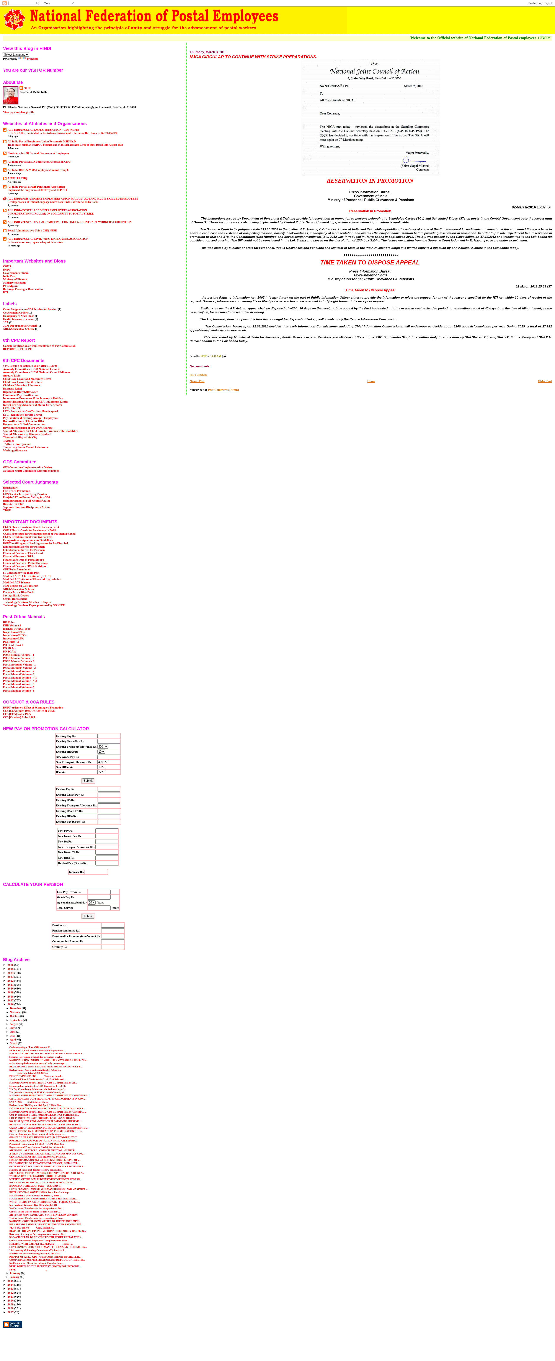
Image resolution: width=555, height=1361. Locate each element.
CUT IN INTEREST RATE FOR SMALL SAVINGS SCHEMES (42, 1118)
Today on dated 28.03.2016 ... (28, 1073)
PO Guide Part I (13, 645)
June (13, 1031)
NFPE (27, 87)
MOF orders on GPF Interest (20, 585)
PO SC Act (9, 651)
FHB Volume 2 (12, 625)
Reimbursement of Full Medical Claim (26, 500)
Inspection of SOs (13, 638)
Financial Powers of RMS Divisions (24, 566)
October (15, 1016)
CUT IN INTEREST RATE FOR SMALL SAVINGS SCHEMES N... (44, 1114)
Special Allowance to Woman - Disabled (27, 434)
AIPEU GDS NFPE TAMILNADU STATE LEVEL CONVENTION (43, 1215)
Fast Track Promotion (16, 490)
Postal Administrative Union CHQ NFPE (32, 230)
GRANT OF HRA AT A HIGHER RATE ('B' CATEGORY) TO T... (43, 1137)
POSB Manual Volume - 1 (18, 654)
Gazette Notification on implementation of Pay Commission (39, 345)
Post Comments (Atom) (223, 389)
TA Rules (8, 440)
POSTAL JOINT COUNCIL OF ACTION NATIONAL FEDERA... (43, 1140)
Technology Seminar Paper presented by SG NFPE (34, 605)
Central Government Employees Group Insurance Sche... (39, 1240)
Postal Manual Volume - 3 (18, 674)
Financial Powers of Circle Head (23, 553)
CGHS (7, 266)
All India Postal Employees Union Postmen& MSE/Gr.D (42, 141)
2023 (11, 976)
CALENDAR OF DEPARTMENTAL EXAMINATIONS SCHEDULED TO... (48, 1127)
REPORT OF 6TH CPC (17, 349)
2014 (11, 1284)
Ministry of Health (14, 282)
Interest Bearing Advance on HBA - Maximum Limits (35, 401)
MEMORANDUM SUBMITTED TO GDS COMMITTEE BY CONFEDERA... (49, 1095)
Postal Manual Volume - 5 (18, 684)
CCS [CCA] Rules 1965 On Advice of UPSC (29, 710)
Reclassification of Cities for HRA (23, 421)
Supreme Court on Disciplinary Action (26, 507)
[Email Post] (224, 356)
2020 (11, 988)
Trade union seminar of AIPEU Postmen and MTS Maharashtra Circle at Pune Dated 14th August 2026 (65, 144)
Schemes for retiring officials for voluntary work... (35, 1056)
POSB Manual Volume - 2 (18, 658)
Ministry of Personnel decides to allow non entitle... (36, 1169)
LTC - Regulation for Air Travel (22, 414)
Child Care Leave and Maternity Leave (27, 378)
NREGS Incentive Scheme (18, 328)
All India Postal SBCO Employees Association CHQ (39, 161)
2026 (11, 964)
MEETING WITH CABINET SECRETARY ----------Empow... (41, 1243)
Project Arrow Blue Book (18, 592)
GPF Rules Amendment (17, 569)
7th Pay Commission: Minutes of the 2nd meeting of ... (37, 1089)
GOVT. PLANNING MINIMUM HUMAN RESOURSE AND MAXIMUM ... (48, 1189)
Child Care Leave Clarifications (22, 382)
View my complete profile (18, 112)
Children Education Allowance (21, 385)
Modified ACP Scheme (16, 582)
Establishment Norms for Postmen (24, 546)
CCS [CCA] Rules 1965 (17, 714)
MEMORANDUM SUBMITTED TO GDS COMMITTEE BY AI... (43, 1082)
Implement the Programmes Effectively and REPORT (37, 190)
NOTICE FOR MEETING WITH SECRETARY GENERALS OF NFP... (46, 1173)
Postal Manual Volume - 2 (18, 671)
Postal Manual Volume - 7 (18, 687)
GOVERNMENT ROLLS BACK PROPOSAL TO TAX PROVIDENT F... (47, 1166)
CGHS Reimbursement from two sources (27, 536)
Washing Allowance (15, 450)
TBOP (7, 510)
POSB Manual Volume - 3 (18, 661)
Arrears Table (11, 375)
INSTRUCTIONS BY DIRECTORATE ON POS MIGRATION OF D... (45, 1131)
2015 (11, 1280)
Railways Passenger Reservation (23, 289)
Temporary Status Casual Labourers (25, 447)
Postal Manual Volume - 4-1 (20, 677)
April (13, 1039)
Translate (32, 58)
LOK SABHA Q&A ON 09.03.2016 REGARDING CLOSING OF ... (44, 1160)
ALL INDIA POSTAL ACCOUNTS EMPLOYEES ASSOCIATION (47, 210)
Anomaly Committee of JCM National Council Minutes (36, 372)
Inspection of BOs (13, 632)
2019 (11, 992)
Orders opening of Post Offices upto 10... (30, 1047)
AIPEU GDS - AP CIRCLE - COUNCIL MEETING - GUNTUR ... (43, 1150)
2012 (11, 1292)
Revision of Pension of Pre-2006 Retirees (27, 427)
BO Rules (9, 622)
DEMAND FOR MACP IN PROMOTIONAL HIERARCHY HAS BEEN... (47, 1231)
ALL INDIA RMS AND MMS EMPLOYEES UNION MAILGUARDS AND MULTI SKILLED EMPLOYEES (73, 198)
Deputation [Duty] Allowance (20, 391)
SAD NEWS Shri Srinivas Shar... (28, 1102)
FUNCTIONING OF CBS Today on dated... (36, 1076)
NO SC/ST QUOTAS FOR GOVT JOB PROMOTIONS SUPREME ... (45, 1121)
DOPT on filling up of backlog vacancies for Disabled (35, 543)
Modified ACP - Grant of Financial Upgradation (32, 579)
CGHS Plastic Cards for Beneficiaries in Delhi (31, 527)
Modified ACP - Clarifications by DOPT (27, 576)
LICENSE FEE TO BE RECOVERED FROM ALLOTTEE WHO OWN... (47, 1108)
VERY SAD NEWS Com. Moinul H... (31, 1227)
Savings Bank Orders (16, 595)
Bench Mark (10, 487)
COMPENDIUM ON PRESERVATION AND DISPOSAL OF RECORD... (47, 1260)
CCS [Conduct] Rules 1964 (19, 717)
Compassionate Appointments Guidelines (28, 540)
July (12, 1027)
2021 (11, 984)
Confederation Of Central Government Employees (38, 153)
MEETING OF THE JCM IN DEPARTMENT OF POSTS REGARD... (45, 1179)
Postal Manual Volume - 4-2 (20, 680)
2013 (11, 1288)
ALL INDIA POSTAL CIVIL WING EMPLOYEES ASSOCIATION (48, 238)
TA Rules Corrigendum (17, 444)
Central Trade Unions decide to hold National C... (35, 1211)
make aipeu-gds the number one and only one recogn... (37, 1063)
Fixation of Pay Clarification (20, 395)
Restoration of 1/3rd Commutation (24, 424)
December (16, 1008)
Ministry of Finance (15, 279)
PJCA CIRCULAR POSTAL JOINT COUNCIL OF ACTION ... (42, 1182)
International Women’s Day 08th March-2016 (33, 1205)
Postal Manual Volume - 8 (18, 690)
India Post (9, 276)
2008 (11, 1308)
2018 (11, 996)
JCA (5, 322)
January (15, 1276)
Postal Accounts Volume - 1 (19, 664)
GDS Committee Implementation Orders (27, 467)
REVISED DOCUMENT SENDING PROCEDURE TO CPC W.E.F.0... (45, 1066)
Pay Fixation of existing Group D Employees (30, 418)
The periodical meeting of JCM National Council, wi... (37, 1092)
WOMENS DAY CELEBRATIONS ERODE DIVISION (37, 1176)
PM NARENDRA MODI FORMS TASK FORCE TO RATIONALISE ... (46, 1224)
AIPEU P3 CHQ (17, 178)
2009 (11, 1304)
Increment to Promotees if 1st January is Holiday (33, 398)
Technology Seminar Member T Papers (27, 602)
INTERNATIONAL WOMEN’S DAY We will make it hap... (39, 1192)
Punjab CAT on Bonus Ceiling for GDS (26, 497)
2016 (11, 1004)
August (14, 1024)
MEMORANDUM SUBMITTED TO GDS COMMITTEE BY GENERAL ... (48, 1111)
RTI (5, 292)
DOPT (7, 269)
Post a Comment (198, 374)
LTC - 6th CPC (12, 408)
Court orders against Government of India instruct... (37, 1134)
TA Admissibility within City (20, 437)
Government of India (16, 272)
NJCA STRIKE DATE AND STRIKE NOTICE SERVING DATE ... (43, 1198)
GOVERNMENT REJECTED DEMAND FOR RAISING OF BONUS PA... (48, 1247)
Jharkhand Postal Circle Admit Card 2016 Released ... (37, 1079)
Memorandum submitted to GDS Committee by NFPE (37, 1086)
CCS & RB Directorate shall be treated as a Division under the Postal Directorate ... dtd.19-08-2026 (62, 133)
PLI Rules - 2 (11, 641)
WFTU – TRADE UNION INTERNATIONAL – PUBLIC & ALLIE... (44, 1202)
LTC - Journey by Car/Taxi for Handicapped (30, 411)
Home (371, 381)
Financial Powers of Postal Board (23, 559)
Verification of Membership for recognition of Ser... (36, 1208)
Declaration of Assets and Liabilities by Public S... (35, 1070)
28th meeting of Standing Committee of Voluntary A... (37, 1250)
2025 (11, 968)
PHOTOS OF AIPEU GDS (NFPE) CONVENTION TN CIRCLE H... (45, 1256)
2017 (11, 1000)
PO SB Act (9, 648)
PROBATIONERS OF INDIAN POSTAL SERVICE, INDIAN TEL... (44, 1163)
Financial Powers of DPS (18, 556)
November (16, 1012)
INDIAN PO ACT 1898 (17, 628)
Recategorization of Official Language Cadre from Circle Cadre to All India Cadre (53, 201)
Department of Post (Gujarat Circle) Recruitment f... (37, 1147)
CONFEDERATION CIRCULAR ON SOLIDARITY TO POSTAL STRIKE (51, 213)
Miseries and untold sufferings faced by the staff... (35, 1253)
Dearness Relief (12, 388)
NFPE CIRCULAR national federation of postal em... (37, 1050)
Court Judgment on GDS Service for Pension (30, 309)
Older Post (545, 381)
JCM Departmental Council (20, 325)
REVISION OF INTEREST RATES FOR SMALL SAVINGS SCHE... (44, 1124)
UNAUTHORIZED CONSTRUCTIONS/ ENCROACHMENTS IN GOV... (47, 1098)
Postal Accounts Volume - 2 (19, 667)
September (16, 1020)
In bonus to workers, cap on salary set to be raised (36, 242)
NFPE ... (28, 1269)
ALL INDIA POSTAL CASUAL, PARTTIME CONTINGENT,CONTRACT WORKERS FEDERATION (70, 222)
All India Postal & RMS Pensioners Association (36, 186)
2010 (11, 1300)
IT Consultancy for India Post (21, 572)
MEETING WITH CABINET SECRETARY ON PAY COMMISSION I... (46, 1053)
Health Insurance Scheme (18, 319)
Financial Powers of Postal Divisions (25, 563)
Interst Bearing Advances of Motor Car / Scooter (32, 404)
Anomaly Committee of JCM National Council (31, 369)
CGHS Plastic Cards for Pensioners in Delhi (29, 530)
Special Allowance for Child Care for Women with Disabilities (40, 431)
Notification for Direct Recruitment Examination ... (36, 1263)
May (13, 1035)
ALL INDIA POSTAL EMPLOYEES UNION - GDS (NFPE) (43, 129)
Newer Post (197, 381)
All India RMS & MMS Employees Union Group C (38, 170)
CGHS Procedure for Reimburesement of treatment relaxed (39, 533)
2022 (11, 980)
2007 (11, 1312)
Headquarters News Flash (18, 315)
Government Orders (15, 312)
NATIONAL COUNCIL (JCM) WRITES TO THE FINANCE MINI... (44, 1221)
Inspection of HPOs (14, 635)
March (14, 1043)
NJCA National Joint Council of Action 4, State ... (35, 1195)
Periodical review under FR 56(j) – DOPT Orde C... (36, 1144)
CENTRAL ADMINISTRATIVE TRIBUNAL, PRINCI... (38, 1156)
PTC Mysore (11, 285)
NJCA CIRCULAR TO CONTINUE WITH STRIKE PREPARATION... (46, 1237)
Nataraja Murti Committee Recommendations (31, 470)
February (15, 1273)
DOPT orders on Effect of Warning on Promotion (33, 707)
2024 (11, 973)
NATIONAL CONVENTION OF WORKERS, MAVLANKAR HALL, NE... (48, 1060)
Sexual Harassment (15, 598)
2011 (11, 1296)
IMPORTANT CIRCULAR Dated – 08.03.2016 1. (35, 1185)
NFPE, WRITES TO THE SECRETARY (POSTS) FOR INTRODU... (45, 1266)
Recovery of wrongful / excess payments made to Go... (37, 1234)
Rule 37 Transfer (13, 503)
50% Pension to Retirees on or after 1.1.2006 (30, 365)
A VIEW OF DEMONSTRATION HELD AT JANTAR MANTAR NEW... (46, 1153)
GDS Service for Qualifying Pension (25, 494)
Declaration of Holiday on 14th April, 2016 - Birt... (36, 1105)
